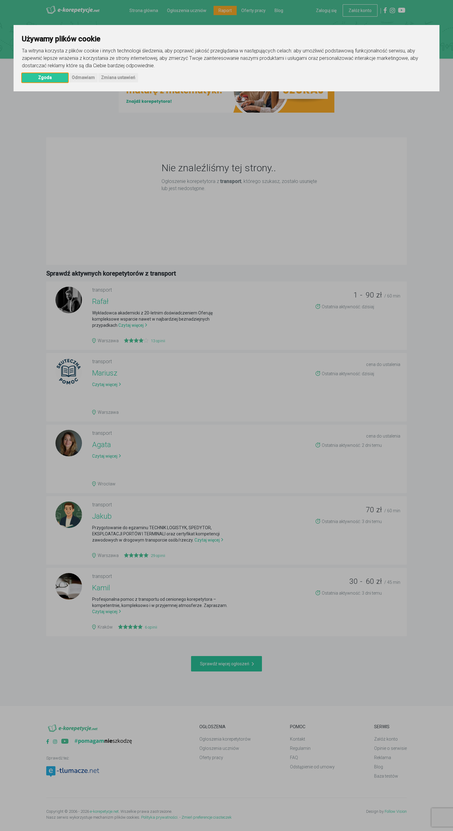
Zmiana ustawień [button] (118, 77)
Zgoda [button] (45, 77)
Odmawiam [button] (83, 77)
